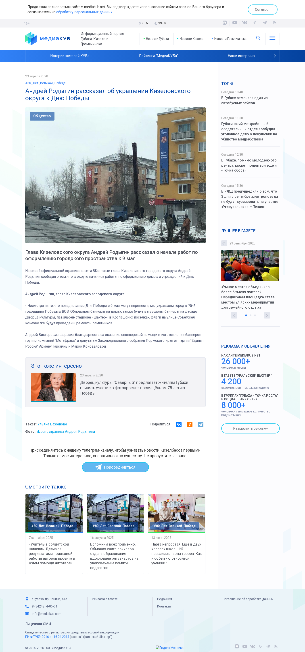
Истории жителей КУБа (69, 56)
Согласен (262, 9)
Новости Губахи (157, 38)
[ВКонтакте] (245, 23)
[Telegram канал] (265, 23)
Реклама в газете (105, 599)
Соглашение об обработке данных (248, 599)
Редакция (164, 599)
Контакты (164, 606)
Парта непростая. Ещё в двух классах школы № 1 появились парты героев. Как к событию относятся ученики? (176, 553)
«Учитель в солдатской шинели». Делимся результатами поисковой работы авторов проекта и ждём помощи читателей (52, 553)
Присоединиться (120, 467)
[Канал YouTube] (235, 23)
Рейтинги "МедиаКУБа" (158, 56)
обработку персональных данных (84, 12)
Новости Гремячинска (230, 38)
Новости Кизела (191, 38)
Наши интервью (241, 56)
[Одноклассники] (255, 23)
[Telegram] (201, 424)
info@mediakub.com (46, 614)
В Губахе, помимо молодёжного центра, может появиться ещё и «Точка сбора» (249, 165)
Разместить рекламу (250, 428)
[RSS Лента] (275, 23)
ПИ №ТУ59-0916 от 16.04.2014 (47, 637)
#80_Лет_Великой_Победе (45, 83)
